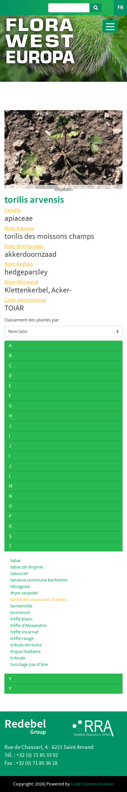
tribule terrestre (26, 645)
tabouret (19, 574)
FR (120, 7)
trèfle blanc (21, 619)
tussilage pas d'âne (29, 664)
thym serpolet (24, 593)
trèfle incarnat (24, 632)
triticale (17, 658)
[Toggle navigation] (110, 26)
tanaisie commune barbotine (39, 580)
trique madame (25, 651)
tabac (15, 561)
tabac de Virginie (26, 567)
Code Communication (92, 784)
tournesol (20, 612)
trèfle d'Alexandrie (28, 625)
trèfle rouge (22, 638)
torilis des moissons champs (38, 599)
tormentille (21, 606)
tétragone (20, 586)
